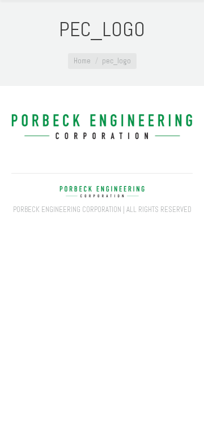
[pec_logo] (102, 126)
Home (82, 61)
